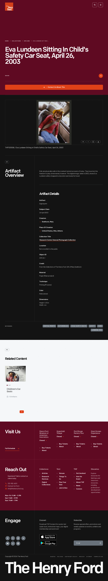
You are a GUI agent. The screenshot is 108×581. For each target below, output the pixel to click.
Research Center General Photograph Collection (58, 240)
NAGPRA (52, 556)
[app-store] (48, 536)
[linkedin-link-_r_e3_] (23, 538)
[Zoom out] (88, 141)
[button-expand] (22, 369)
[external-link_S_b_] (17, 486)
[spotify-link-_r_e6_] (18, 543)
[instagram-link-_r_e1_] (13, 538)
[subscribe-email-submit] (100, 543)
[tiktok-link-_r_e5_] (13, 543)
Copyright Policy (71, 556)
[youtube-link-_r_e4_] (7, 543)
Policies (60, 556)
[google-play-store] (48, 543)
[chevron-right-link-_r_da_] (22, 411)
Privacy (82, 556)
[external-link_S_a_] (17, 483)
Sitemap (89, 556)
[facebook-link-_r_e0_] (7, 538)
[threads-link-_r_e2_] (18, 538)
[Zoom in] (83, 141)
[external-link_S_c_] (17, 488)
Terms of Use (98, 556)
